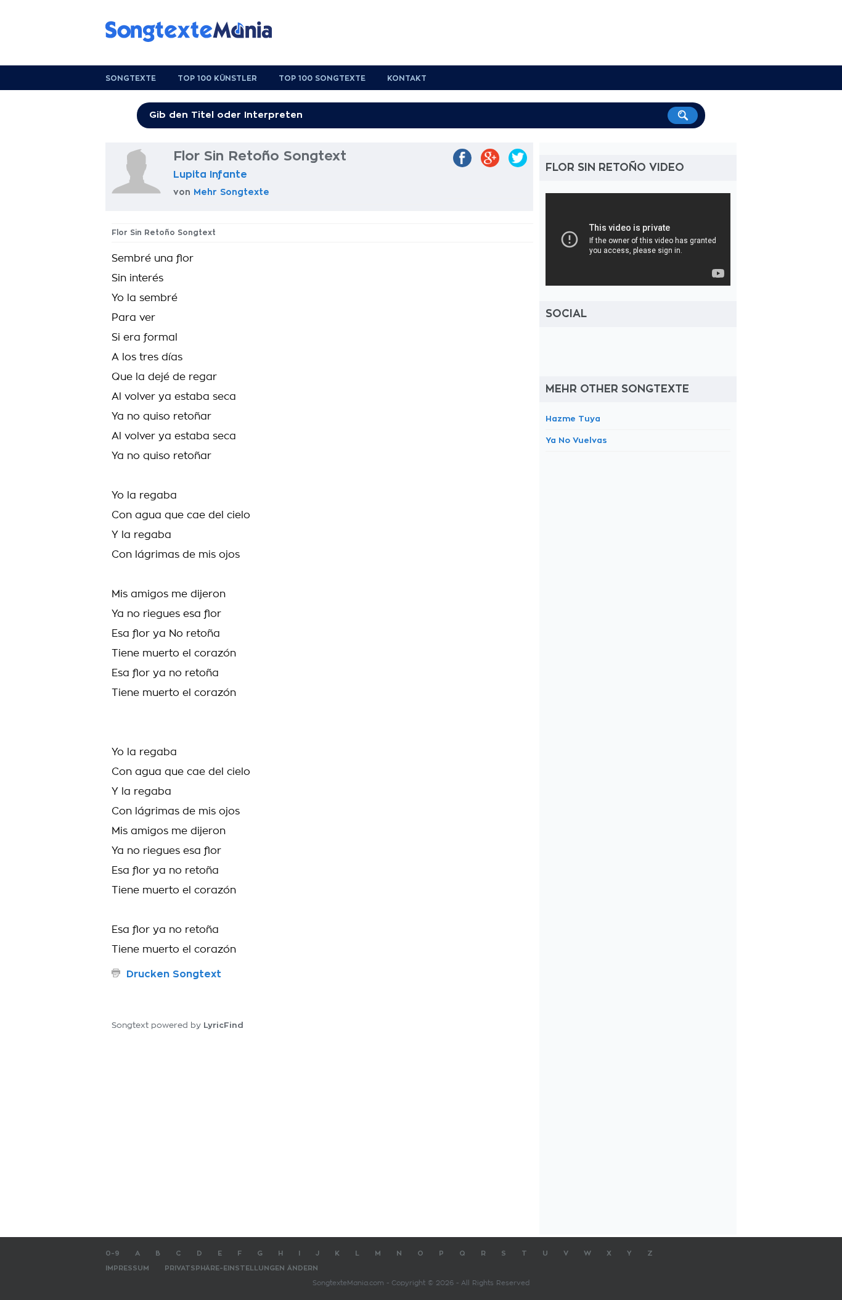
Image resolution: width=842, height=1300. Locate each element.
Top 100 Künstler (217, 78)
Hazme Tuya (573, 419)
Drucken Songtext (173, 974)
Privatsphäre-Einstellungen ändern (241, 1268)
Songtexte (130, 78)
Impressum (127, 1268)
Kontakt (407, 78)
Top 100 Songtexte (322, 78)
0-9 (112, 1253)
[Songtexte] (194, 31)
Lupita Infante (210, 175)
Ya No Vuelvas (576, 440)
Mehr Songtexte (231, 192)
